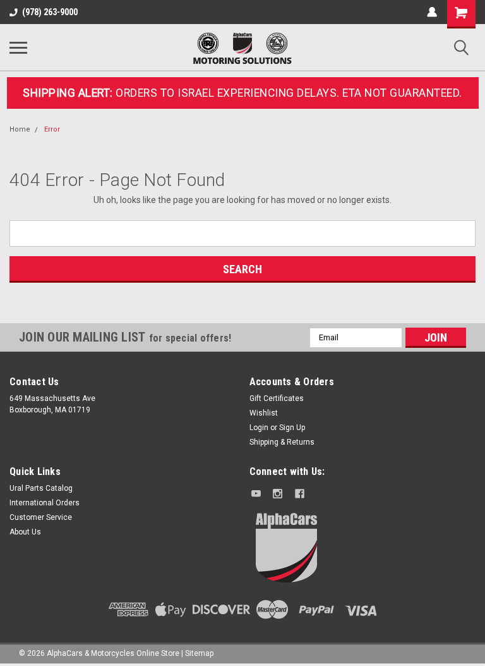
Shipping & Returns (281, 442)
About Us (25, 531)
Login (258, 427)
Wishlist (263, 413)
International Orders (44, 502)
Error (52, 129)
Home (19, 129)
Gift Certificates (276, 398)
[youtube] (256, 493)
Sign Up (292, 427)
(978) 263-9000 (50, 12)
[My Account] (432, 12)
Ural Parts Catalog (41, 488)
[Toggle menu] (18, 47)
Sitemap (199, 653)
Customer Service (40, 517)
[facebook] (299, 493)
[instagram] (277, 493)
